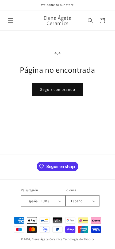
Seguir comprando (57, 89)
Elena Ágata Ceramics (47, 239)
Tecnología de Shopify (78, 239)
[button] (11, 20)
